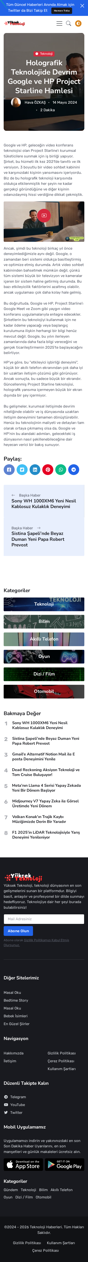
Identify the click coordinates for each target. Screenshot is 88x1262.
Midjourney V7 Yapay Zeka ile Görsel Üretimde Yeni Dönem (45, 803)
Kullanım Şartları (62, 1069)
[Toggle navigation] (59, 23)
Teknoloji (46, 53)
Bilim (44, 621)
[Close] (82, 5)
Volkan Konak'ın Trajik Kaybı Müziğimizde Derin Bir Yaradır (39, 819)
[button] (68, 23)
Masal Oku (12, 992)
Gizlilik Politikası (62, 1053)
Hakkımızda (13, 1053)
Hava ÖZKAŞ (35, 102)
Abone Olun (18, 931)
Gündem (11, 1190)
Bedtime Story (16, 1000)
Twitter (16, 1112)
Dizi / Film (44, 674)
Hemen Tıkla (62, 10)
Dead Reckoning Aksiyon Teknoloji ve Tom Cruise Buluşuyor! (46, 772)
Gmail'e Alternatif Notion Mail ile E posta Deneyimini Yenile (43, 757)
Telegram (18, 1097)
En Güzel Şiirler (17, 1024)
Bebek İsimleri (16, 1016)
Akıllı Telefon (44, 639)
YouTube (17, 1105)
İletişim (10, 1061)
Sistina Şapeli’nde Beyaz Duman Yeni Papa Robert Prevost (37, 539)
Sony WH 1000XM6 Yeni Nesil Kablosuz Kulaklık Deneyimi (43, 504)
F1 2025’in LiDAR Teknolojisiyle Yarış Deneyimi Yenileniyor (46, 835)
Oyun (44, 656)
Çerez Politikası (61, 1061)
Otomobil (44, 691)
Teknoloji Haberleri (46, 1227)
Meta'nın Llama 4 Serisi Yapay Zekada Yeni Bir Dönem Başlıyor (46, 788)
